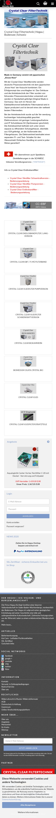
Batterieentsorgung (9, 635)
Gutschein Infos (7, 643)
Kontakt (4, 681)
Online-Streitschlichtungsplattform (15, 710)
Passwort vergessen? (15, 526)
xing (7, 664)
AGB (3, 702)
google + (8, 658)
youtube (8, 661)
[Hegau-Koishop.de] (7, 3)
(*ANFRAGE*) (39, 162)
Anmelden (28, 516)
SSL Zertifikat (7, 641)
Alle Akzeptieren (28, 805)
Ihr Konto (5, 727)
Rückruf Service (7, 687)
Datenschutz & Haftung (11, 704)
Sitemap (4, 730)
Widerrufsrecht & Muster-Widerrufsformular (19, 699)
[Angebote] (48, 441)
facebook (9, 656)
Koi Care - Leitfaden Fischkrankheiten (16, 638)
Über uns (5, 689)
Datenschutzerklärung (11, 799)
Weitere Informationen (28, 812)
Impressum (6, 707)
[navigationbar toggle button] (52, 3)
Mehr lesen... (6, 625)
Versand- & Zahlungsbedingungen (15, 684)
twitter (8, 666)
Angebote (5, 722)
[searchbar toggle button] (38, 3)
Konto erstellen (13, 522)
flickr (7, 669)
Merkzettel (6, 724)
